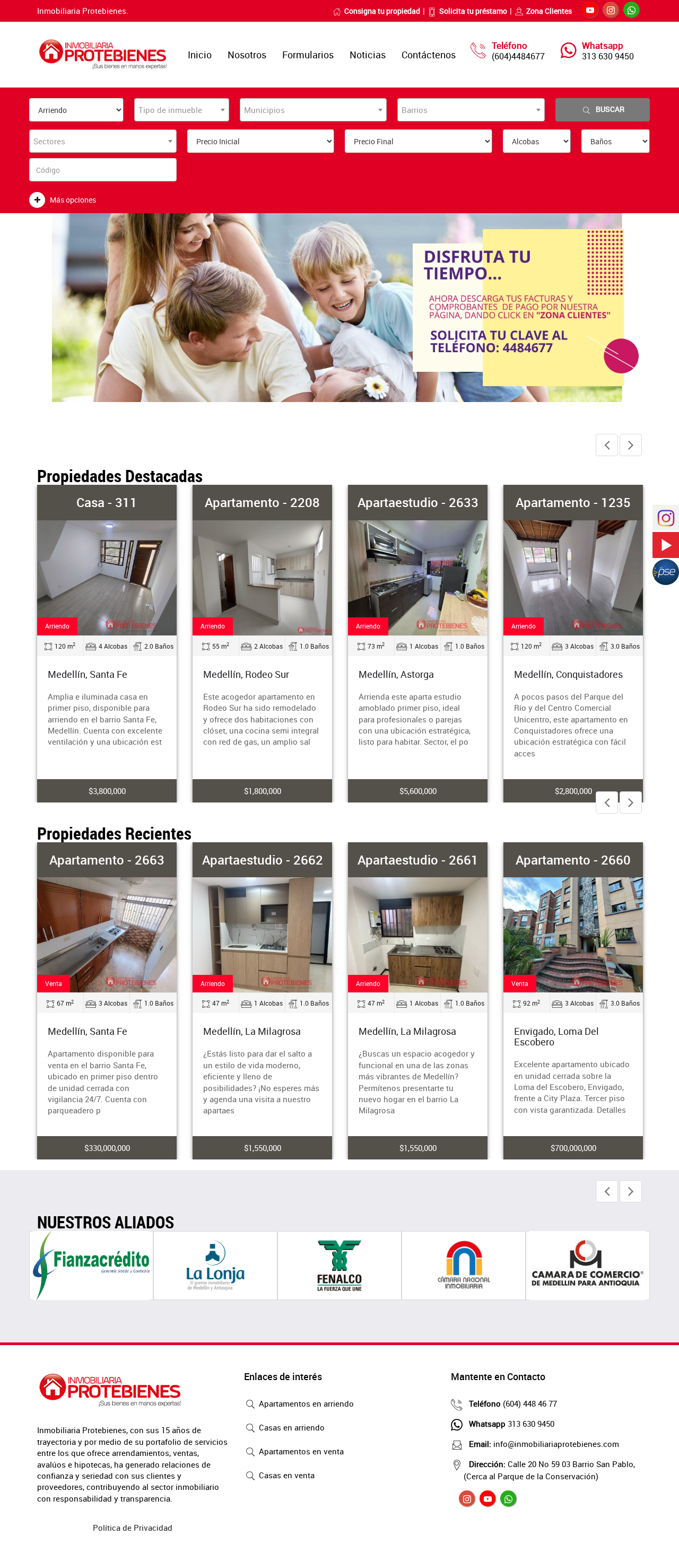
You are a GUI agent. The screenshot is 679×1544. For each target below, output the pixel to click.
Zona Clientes (549, 11)
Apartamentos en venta (300, 1451)
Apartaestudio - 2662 (262, 859)
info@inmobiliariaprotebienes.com (544, 1443)
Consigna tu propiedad (382, 11)
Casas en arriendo (291, 1427)
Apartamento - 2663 (106, 859)
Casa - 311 (106, 502)
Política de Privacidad (132, 1527)
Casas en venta (286, 1475)
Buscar (610, 109)
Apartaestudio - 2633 (418, 502)
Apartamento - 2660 (573, 859)
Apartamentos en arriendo (305, 1403)
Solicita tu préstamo (473, 11)
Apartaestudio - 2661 (418, 859)
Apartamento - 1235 (573, 502)
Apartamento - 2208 (262, 502)
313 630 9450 (608, 56)
